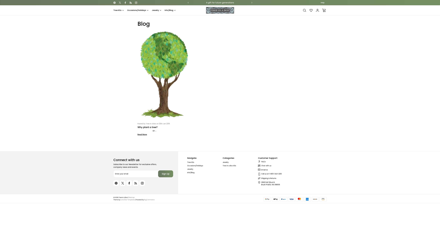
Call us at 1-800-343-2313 (271, 174)
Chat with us (266, 166)
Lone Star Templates (128, 200)
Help (322, 2)
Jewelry (155, 10)
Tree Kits (117, 10)
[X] (120, 3)
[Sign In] (317, 10)
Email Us (264, 170)
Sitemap (132, 197)
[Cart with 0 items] (324, 10)
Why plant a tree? (148, 127)
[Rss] (131, 3)
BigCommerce (149, 200)
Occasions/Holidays (136, 10)
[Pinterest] (114, 3)
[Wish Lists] (311, 10)
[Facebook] (125, 3)
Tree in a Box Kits (229, 166)
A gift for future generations (220, 2)
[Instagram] (136, 3)
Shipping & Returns (268, 178)
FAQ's (263, 162)
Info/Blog (169, 10)
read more (142, 134)
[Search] (304, 10)
